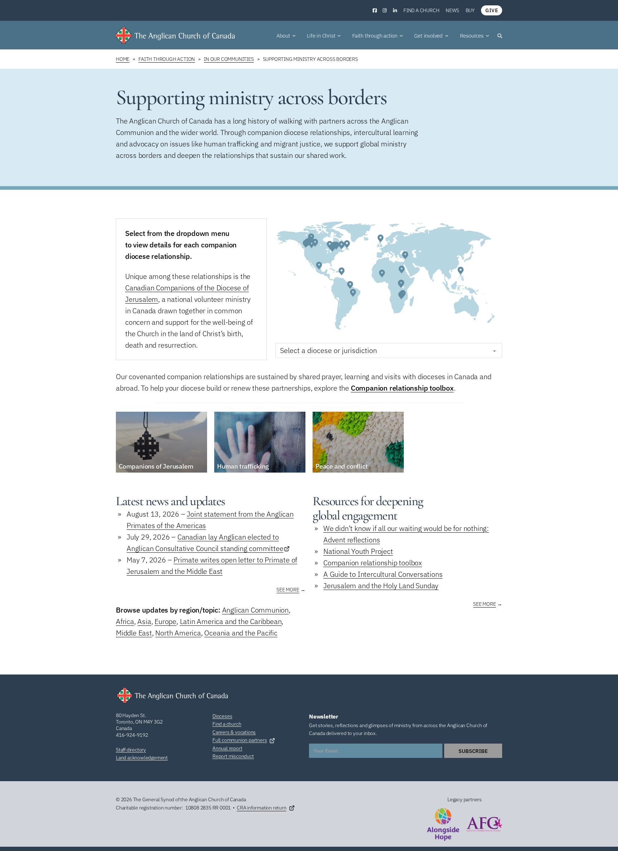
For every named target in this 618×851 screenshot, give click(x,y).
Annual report (227, 748)
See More (287, 589)
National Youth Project (358, 551)
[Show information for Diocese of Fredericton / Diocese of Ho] (341, 245)
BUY (470, 10)
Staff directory (131, 749)
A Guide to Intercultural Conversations (382, 574)
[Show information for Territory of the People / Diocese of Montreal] (308, 242)
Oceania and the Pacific (240, 633)
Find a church (421, 10)
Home (122, 59)
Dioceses (222, 716)
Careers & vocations (234, 732)
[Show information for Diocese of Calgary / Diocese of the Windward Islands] (341, 271)
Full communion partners (239, 740)
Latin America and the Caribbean (231, 621)
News (452, 10)
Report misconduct (233, 756)
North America (178, 633)
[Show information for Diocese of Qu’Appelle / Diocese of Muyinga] (315, 243)
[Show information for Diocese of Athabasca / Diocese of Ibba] (402, 270)
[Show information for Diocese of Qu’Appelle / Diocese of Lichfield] (380, 238)
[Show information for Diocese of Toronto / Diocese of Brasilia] (333, 247)
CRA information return (261, 807)
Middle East (134, 633)
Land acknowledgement (142, 757)
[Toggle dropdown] (294, 36)
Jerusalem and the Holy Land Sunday (380, 585)
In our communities (229, 59)
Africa (125, 621)
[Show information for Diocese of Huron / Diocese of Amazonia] (350, 285)
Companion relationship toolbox (402, 388)
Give (491, 10)
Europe (165, 621)
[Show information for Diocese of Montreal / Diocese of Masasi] (401, 295)
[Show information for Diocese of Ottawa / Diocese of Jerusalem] (405, 255)
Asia (144, 621)
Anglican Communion (255, 610)
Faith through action (166, 59)
